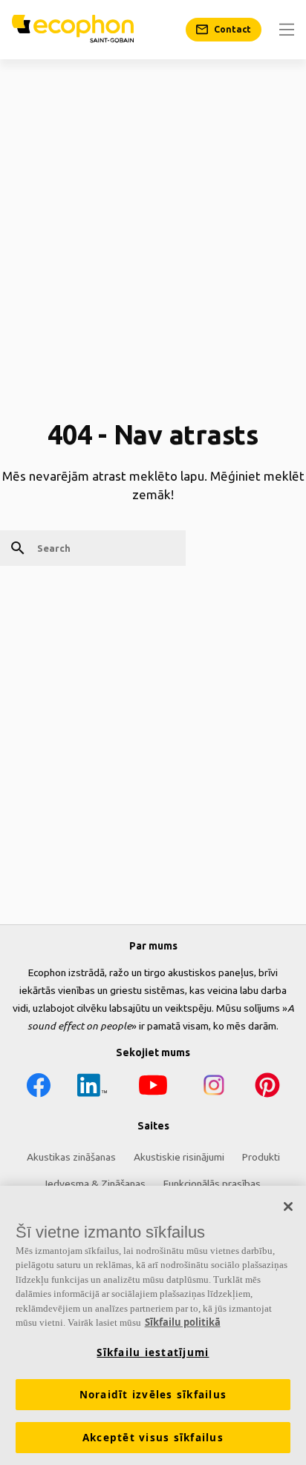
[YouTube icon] (153, 1087)
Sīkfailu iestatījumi (153, 1352)
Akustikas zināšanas (71, 1157)
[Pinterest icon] (267, 1087)
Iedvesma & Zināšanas (95, 1183)
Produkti (261, 1157)
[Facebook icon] (38, 1087)
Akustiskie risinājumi (179, 1157)
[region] (153, 1325)
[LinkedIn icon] (92, 1087)
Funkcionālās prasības (212, 1183)
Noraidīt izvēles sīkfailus (153, 1394)
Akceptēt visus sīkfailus (153, 1437)
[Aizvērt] (288, 1206)
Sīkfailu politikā (183, 1322)
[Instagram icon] (214, 1087)
